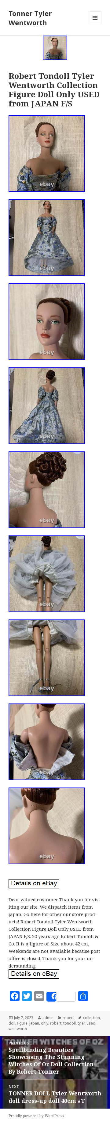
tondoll (69, 1023)
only (44, 1023)
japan (34, 1023)
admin (47, 1017)
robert (68, 1017)
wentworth (18, 1028)
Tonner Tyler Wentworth (30, 18)
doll (12, 1023)
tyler (81, 1023)
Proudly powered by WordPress (36, 1115)
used (90, 1023)
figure (22, 1023)
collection (91, 1017)
